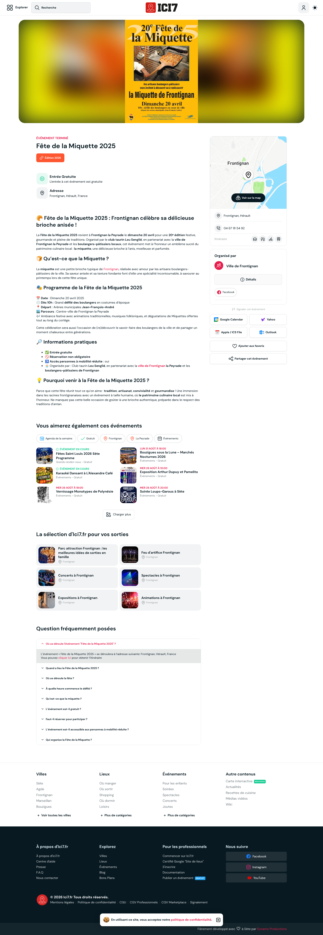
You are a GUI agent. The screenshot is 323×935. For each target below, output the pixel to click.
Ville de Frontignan (242, 266)
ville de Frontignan (151, 366)
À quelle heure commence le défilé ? (69, 688)
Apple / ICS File (231, 332)
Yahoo (271, 319)
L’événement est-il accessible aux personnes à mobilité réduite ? (87, 729)
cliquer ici (64, 658)
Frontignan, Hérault (237, 216)
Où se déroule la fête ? (60, 678)
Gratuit (90, 438)
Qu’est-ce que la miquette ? (64, 698)
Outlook (270, 332)
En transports (278, 239)
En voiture (254, 239)
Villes (41, 774)
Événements (170, 438)
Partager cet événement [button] (251, 358)
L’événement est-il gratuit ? (63, 709)
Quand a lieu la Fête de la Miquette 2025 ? (72, 668)
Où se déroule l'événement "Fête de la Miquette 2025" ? (81, 644)
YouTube (259, 878)
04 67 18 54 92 (234, 228)
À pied (262, 239)
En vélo (270, 239)
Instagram (259, 867)
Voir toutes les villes (56, 815)
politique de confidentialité (191, 920)
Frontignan (111, 269)
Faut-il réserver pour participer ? (66, 719)
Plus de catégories (118, 815)
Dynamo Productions (272, 929)
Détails (251, 280)
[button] (118, 644)
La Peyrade (142, 438)
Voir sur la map (251, 198)
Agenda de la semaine (58, 438)
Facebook (228, 292)
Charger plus (122, 514)
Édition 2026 (53, 158)
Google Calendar (231, 319)
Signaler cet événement (250, 309)
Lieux (105, 774)
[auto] (315, 7)
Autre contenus (241, 774)
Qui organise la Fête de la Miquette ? (69, 740)
